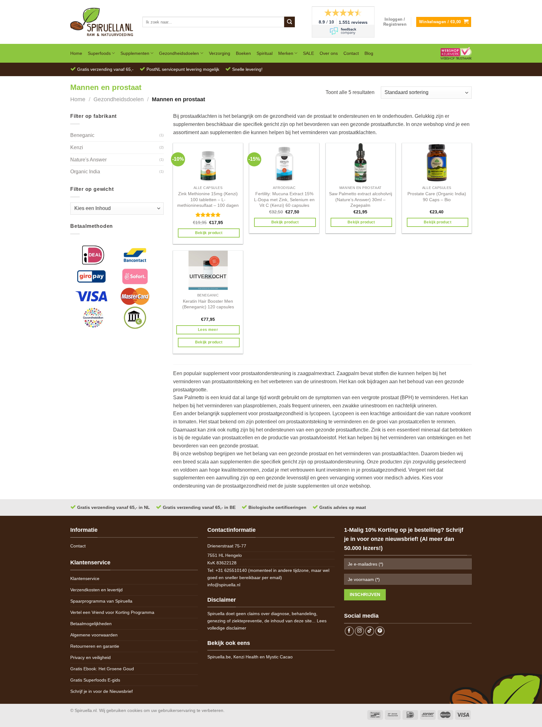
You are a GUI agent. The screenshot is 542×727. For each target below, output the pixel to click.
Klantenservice (84, 578)
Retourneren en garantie (94, 646)
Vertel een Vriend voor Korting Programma (112, 612)
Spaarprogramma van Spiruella (101, 601)
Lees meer (208, 330)
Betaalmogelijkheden (91, 623)
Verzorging (219, 53)
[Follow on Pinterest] (380, 631)
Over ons (329, 53)
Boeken (243, 53)
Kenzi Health (245, 656)
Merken (285, 53)
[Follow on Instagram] (359, 631)
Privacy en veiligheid (90, 657)
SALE (308, 53)
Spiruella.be (219, 656)
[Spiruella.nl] (101, 22)
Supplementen (134, 53)
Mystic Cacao (279, 656)
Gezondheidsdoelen (179, 53)
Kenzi (76, 147)
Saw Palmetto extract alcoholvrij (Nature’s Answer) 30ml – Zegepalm (360, 199)
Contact (351, 53)
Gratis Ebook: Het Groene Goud (102, 668)
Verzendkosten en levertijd (96, 589)
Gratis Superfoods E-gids (95, 680)
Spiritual (265, 53)
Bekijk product (209, 233)
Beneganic (82, 135)
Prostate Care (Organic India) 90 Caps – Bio (436, 196)
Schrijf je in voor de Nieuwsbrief (101, 691)
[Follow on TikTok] (370, 631)
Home (76, 53)
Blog (368, 53)
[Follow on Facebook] (349, 631)
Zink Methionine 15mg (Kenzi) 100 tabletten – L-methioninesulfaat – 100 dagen (208, 199)
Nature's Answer (88, 159)
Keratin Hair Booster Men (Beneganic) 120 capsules (208, 304)
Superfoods (99, 53)
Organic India (85, 171)
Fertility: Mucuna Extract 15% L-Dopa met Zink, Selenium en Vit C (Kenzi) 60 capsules (284, 199)
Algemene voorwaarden (94, 634)
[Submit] (289, 22)
